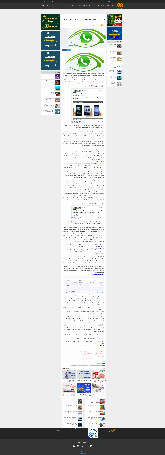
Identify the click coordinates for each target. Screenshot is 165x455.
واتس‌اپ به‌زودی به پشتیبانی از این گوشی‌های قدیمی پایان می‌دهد (93, 358)
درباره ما (52, 1)
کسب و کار (88, 5)
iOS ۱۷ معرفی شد (101, 356)
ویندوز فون (72, 365)
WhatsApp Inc (78, 127)
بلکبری (90, 365)
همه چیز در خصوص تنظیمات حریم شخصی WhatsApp (84, 19)
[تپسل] (108, 14)
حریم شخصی (86, 365)
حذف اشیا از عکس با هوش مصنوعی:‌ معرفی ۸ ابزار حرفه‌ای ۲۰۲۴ (93, 355)
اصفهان (114, 1)
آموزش (79, 5)
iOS (100, 365)
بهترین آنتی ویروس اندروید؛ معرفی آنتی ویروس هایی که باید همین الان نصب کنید (90, 351)
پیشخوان (113, 5)
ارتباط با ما (43, 1)
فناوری (83, 5)
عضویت (43, 5)
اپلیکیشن (75, 5)
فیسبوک (81, 365)
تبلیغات (48, 1)
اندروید (93, 365)
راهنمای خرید (97, 5)
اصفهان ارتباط (94, 24)
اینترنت (92, 5)
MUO (101, 345)
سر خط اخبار (108, 5)
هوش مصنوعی (70, 5)
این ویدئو (100, 125)
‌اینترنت (105, 1)
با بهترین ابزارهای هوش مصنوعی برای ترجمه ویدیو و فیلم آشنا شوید (92, 353)
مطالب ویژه (102, 5)
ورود (45, 5)
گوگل (102, 1)
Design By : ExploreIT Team (82, 453)
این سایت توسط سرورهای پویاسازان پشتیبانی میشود (82, 451)
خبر (111, 1)
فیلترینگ (108, 1)
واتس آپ (77, 365)
